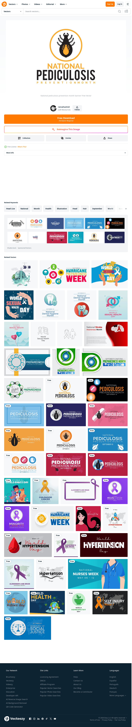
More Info (10, 153)
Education (10, 692)
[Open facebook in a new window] (30, 719)
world (110, 208)
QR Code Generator (14, 707)
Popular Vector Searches (50, 688)
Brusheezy (10, 677)
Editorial (50, 4)
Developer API (12, 695)
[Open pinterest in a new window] (43, 719)
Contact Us (77, 680)
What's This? (22, 147)
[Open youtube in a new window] (55, 719)
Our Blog (77, 688)
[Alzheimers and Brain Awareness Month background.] (80, 491)
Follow (76, 110)
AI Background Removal (16, 703)
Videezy (9, 684)
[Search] (117, 11)
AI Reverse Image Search (16, 699)
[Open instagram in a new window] (34, 719)
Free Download (65, 119)
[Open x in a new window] (51, 719)
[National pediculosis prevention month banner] (65, 389)
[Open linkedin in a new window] (38, 719)
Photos (25, 4)
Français (111, 692)
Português (112, 684)
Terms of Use (93, 720)
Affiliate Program (47, 684)
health (48, 208)
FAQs (75, 677)
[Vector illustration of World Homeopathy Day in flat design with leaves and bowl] (78, 602)
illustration (62, 208)
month (37, 208)
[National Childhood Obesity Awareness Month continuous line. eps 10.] (69, 334)
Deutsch (111, 688)
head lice (10, 208)
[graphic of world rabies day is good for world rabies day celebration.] (17, 491)
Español (111, 680)
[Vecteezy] (4, 4)
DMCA (42, 680)
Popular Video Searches (50, 695)
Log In (117, 4)
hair (85, 208)
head (75, 208)
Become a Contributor (82, 692)
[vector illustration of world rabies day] (16, 602)
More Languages (115, 695)
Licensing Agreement (49, 677)
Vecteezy (9, 680)
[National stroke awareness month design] (106, 334)
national (24, 208)
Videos (37, 4)
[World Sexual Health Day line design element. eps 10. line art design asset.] (43, 334)
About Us (77, 684)
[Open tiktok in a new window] (47, 719)
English (111, 677)
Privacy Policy (105, 720)
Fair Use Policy (118, 720)
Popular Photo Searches (50, 692)
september (97, 208)
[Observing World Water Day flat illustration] (21, 274)
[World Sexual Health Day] (110, 274)
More (62, 4)
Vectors (12, 4)
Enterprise (10, 688)
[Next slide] (122, 209)
